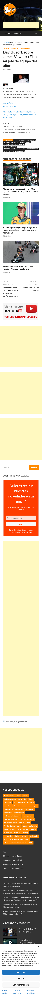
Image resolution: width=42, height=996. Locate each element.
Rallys (17, 836)
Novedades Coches (10, 823)
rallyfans (17, 833)
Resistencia (34, 836)
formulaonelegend (11, 142)
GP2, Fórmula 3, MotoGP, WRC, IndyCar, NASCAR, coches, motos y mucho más (19, 115)
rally (19, 829)
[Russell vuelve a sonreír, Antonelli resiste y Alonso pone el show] (21, 253)
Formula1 (20, 140)
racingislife (20, 151)
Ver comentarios (9, 106)
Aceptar (21, 972)
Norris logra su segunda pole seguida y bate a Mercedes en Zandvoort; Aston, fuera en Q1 (20, 230)
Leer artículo (8, 103)
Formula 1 (6, 48)
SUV (5, 839)
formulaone (31, 140)
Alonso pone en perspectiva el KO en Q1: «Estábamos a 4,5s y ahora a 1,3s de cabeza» (20, 191)
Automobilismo (9, 796)
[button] (38, 946)
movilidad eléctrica (10, 819)
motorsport (20, 144)
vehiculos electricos (16, 839)
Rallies (12, 829)
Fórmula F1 (15, 48)
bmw (18, 796)
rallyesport (8, 833)
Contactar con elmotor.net (13, 868)
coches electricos (10, 799)
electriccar (7, 802)
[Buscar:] (21, 467)
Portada (6, 42)
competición (22, 799)
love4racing (9, 144)
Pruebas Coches (9, 826)
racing (11, 151)
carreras (25, 796)
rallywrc (24, 836)
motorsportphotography (14, 149)
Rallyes (33, 829)
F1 (14, 140)
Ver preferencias (21, 985)
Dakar (31, 799)
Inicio (5, 852)
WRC (30, 843)
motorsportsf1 (32, 149)
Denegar (21, 979)
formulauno (25, 142)
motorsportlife (10, 146)
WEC (27, 839)
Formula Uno (25, 48)
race (5, 151)
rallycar (25, 829)
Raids (6, 829)
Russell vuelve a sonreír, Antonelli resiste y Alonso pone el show (18, 267)
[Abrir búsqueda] (36, 33)
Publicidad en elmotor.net (13, 864)
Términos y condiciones (12, 856)
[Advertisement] (22, 25)
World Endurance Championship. (15, 843)
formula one (18, 806)
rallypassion (8, 836)
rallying (25, 833)
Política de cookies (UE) (12, 860)
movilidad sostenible (27, 819)
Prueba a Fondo (24, 823)
